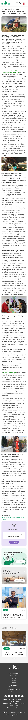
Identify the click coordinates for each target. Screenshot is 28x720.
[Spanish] (24, 4)
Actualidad (6, 648)
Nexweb (14, 716)
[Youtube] (19, 696)
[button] (17, 3)
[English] (24, 2)
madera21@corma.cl (12, 703)
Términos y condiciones (14, 708)
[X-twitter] (9, 696)
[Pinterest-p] (22, 696)
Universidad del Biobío (9, 372)
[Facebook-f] (12, 696)
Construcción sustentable (8, 517)
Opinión (6, 610)
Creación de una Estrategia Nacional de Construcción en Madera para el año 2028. (13, 615)
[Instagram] (16, 696)
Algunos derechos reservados (14, 712)
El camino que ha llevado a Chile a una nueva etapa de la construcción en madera (13, 654)
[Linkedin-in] (5, 696)
